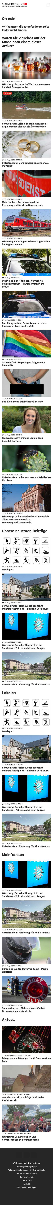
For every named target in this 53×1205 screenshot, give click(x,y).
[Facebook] (19, 1155)
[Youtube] (34, 1155)
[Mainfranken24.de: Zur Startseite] (14, 5)
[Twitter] (26, 1155)
